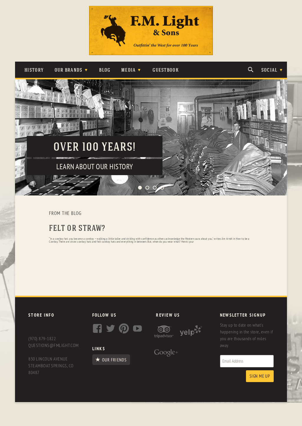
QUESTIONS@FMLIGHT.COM (53, 345)
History (34, 70)
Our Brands (69, 70)
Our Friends (114, 360)
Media (128, 70)
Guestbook (165, 70)
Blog (104, 70)
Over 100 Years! (94, 148)
